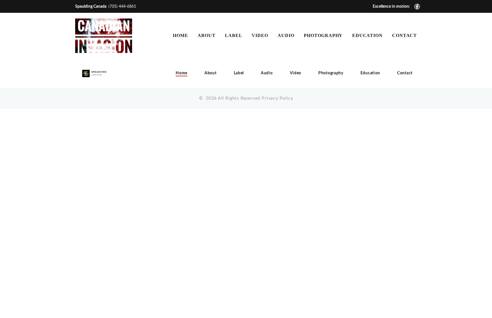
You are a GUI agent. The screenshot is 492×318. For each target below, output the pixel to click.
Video (296, 73)
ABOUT (206, 35)
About (210, 73)
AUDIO (286, 35)
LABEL (233, 35)
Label (239, 73)
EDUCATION (367, 35)
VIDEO (260, 35)
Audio (267, 73)
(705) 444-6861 (122, 7)
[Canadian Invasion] (103, 36)
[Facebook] (417, 6)
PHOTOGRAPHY (323, 35)
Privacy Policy (277, 98)
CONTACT (404, 35)
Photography (330, 73)
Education (370, 73)
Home (181, 73)
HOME (180, 35)
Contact (405, 73)
